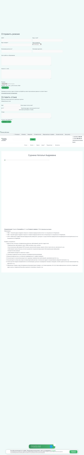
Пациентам (49, 145)
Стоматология (37, 134)
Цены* (43, 145)
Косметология (59, 134)
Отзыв (2, 112)
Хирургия (30, 134)
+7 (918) (77, 138)
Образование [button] (7, 231)
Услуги (31, 145)
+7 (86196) (77, 136)
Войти (74, 142)
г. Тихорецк (17, 134)
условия (53, 450)
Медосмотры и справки (48, 134)
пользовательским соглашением (9, 93)
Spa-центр (67, 134)
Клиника (24, 134)
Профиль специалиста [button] (9, 241)
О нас (25, 145)
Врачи (38, 145)
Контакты (57, 145)
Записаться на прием (78, 140)
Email (2, 108)
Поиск (32, 139)
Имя (2, 105)
